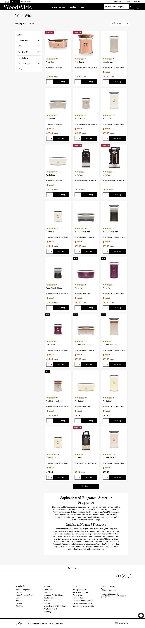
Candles (73, 7)
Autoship (47, 603)
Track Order (48, 590)
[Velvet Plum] (86, 284)
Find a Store (48, 598)
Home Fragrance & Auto (25, 595)
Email (103, 589)
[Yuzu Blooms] (58, 58)
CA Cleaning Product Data (82, 603)
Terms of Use (77, 595)
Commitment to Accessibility (83, 606)
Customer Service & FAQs (53, 595)
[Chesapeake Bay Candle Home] (26, 1)
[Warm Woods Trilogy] (86, 227)
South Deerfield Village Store (55, 606)
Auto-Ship (21, 52)
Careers (19, 603)
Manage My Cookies (80, 592)
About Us (19, 601)
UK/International (50, 609)
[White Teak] (114, 114)
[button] (137, 1)
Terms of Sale (78, 598)
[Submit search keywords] (131, 6)
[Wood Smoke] (114, 58)
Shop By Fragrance (58, 7)
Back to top (72, 568)
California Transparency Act (83, 601)
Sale (82, 7)
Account (47, 592)
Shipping (47, 612)
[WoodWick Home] (15, 1)
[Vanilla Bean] (86, 397)
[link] (117, 1)
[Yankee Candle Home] (7, 1)
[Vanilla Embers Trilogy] (86, 340)
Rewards (47, 601)
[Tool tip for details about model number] (27, 52)
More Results (86, 486)
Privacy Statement (79, 590)
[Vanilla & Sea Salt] (114, 453)
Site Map (19, 606)
